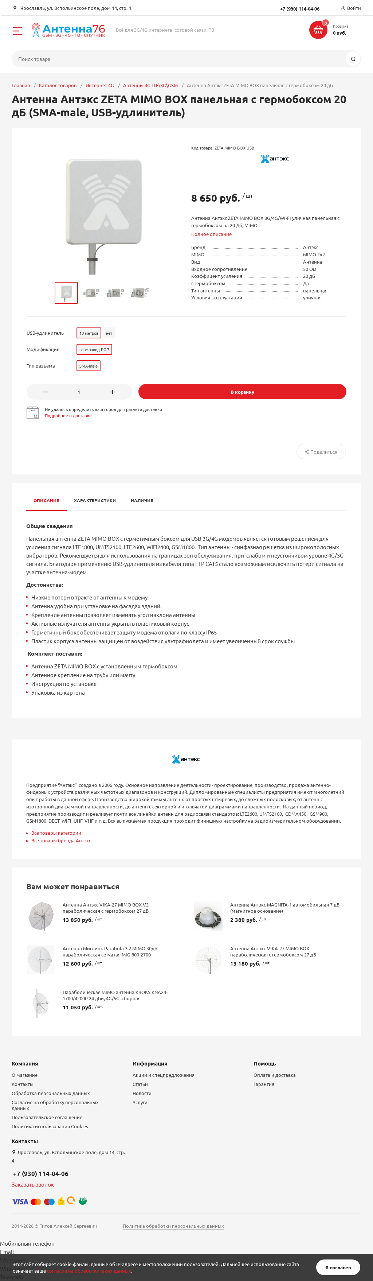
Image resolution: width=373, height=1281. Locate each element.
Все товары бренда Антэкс (61, 840)
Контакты (23, 1084)
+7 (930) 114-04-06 (40, 1173)
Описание (46, 500)
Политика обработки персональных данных (173, 1226)
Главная (21, 85)
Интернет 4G (100, 85)
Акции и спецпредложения (164, 1075)
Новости (142, 1093)
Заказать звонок (33, 1184)
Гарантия (264, 1084)
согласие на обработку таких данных (89, 1271)
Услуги (140, 1102)
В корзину (242, 392)
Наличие (142, 500)
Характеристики (95, 500)
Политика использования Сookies (50, 1126)
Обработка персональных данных (51, 1093)
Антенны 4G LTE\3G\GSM (150, 85)
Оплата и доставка (275, 1075)
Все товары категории (56, 833)
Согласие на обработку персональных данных (55, 1105)
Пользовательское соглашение (47, 1117)
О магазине (25, 1075)
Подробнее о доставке (68, 415)
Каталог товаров (57, 85)
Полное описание (211, 234)
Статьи (140, 1084)
